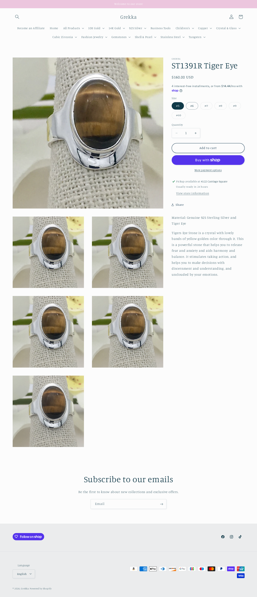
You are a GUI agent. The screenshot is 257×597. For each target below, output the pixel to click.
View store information (192, 193)
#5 (177, 105)
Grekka (25, 588)
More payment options (208, 170)
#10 (181, 116)
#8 (223, 107)
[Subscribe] (161, 504)
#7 (208, 107)
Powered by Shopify (41, 588)
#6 (192, 105)
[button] (17, 17)
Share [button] (180, 205)
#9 (237, 107)
